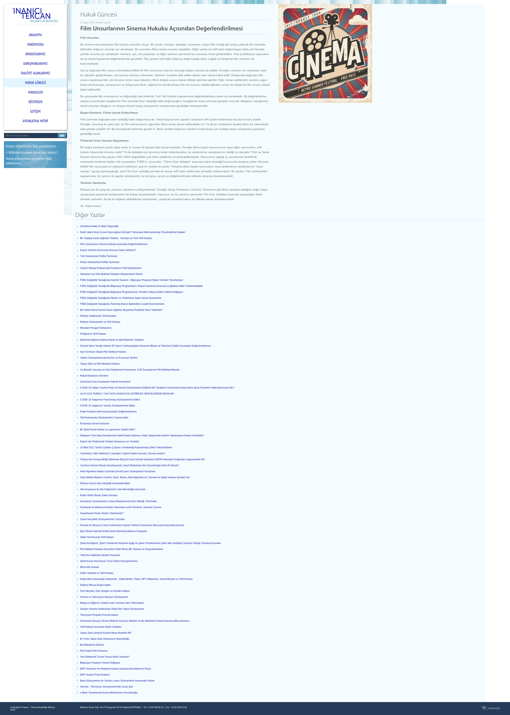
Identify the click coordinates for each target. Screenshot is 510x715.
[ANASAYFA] (35, 34)
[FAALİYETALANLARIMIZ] (35, 73)
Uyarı (13, 709)
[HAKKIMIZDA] (35, 44)
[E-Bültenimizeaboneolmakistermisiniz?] (35, 153)
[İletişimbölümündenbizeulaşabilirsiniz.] (35, 147)
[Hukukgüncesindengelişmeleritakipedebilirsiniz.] (35, 161)
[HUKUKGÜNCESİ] (35, 82)
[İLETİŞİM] (35, 111)
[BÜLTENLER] (35, 101)
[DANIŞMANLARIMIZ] (35, 63)
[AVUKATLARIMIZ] (35, 54)
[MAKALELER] (35, 92)
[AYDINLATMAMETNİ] (35, 121)
